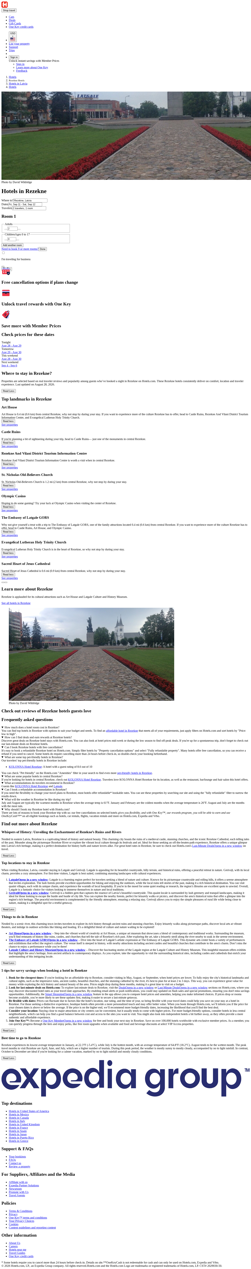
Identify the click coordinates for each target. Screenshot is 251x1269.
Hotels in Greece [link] (18, 1140)
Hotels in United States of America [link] (29, 1111)
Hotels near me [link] (17, 1249)
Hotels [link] (12, 77)
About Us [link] (14, 1243)
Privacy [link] (13, 1214)
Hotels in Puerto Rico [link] (21, 1137)
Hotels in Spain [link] (18, 1131)
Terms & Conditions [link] (20, 1211)
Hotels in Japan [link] (18, 1134)
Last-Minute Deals (217, 845)
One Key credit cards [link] (21, 1256)
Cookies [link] (13, 1224)
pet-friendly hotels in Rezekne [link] (134, 773)
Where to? (7, 200)
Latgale (28, 879)
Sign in (14, 57)
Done (42, 249)
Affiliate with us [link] (18, 1182)
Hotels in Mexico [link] (19, 1114)
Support (13, 47)
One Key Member (67, 1020)
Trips (12, 50)
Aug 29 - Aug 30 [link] (11, 352)
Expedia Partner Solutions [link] (24, 1185)
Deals (136, 987)
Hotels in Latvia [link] (18, 83)
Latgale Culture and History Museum (47, 949)
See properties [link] (9, 424)
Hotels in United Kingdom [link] (24, 1124)
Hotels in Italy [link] (17, 1121)
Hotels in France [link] (18, 1127)
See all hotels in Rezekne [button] (16, 603)
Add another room (12, 245)
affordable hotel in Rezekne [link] (122, 730)
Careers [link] (13, 1246)
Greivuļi (29, 892)
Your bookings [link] (17, 1156)
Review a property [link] (19, 1166)
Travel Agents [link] (17, 1195)
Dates (4, 204)
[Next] (5, 582)
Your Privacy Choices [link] (21, 1220)
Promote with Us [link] (18, 1192)
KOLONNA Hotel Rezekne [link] (25, 766)
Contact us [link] (15, 1163)
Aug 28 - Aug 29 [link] (11, 345)
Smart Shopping (68, 994)
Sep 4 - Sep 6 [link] (9, 365)
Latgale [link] (58, 786)
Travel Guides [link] (17, 1252)
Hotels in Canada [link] (19, 1117)
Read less (8, 421)
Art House (30, 933)
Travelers (6, 208)
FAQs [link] (12, 1159)
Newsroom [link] (15, 1188)
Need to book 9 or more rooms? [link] (19, 248)
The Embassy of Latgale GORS (43, 939)
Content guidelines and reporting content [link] (32, 1227)
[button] (125, 823)
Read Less (8, 391)
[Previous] (2, 582)
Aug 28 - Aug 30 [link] (11, 358)
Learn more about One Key (32, 67)
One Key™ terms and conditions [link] (28, 1217)
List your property (19, 43)
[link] (39, 17)
